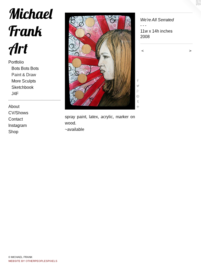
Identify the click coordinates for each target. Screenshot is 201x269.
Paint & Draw (24, 75)
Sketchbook (23, 87)
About (13, 106)
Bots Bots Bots (25, 68)
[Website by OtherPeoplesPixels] (190, 10)
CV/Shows (18, 113)
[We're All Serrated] (100, 61)
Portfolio (16, 62)
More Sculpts (24, 81)
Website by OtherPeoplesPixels (32, 261)
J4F (15, 93)
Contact (15, 119)
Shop (13, 132)
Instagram (17, 125)
